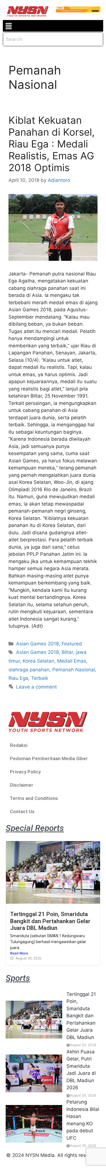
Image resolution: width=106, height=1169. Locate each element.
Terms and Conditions (34, 798)
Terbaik (39, 678)
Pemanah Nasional (73, 669)
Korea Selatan (38, 661)
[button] (8, 26)
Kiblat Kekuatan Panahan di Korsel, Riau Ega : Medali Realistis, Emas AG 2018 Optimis (51, 143)
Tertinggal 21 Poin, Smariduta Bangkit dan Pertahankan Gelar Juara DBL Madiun (50, 921)
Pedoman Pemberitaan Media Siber (49, 758)
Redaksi (18, 745)
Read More (19, 953)
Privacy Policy (25, 772)
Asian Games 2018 (37, 644)
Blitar (67, 652)
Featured (72, 644)
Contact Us (22, 811)
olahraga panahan (28, 669)
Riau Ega (18, 678)
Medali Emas (71, 661)
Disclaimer (21, 785)
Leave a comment (36, 687)
